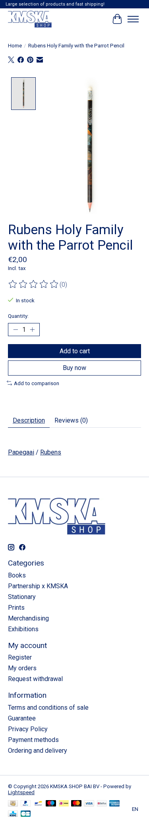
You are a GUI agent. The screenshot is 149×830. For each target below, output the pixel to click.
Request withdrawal (35, 679)
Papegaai (21, 452)
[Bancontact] (38, 804)
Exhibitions (23, 629)
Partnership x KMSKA (38, 586)
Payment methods (33, 740)
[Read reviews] (34, 284)
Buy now (74, 368)
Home (15, 46)
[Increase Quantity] (32, 330)
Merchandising (28, 618)
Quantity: (18, 316)
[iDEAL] (64, 804)
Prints (16, 607)
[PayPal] (26, 804)
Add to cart (75, 351)
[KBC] (13, 814)
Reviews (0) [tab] (71, 420)
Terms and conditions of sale (48, 707)
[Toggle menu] (133, 19)
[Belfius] (102, 804)
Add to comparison (36, 383)
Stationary (22, 597)
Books (17, 575)
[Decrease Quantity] (15, 330)
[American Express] (114, 804)
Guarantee (22, 718)
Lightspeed (21, 792)
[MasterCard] (76, 804)
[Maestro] (51, 804)
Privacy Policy (28, 729)
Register (20, 657)
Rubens (50, 452)
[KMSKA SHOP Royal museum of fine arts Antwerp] (30, 19)
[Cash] (13, 804)
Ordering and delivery (37, 750)
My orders (22, 668)
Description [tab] (29, 420)
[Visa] (89, 804)
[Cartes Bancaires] (26, 814)
